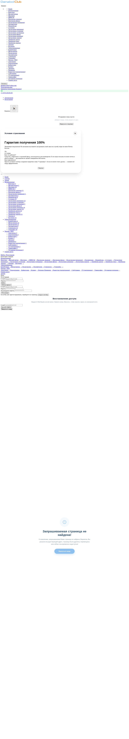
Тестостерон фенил (14, 34)
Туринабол (11, 58)
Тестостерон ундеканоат (16, 33)
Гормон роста (9, 252)
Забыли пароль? (6, 285)
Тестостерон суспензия (15, 31)
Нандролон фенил (14, 21)
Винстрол (11, 12)
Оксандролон (12, 53)
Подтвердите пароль (7, 291)
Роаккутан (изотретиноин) (16, 72)
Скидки (7, 178)
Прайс (7, 177)
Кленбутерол (12, 50)
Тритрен (11, 44)
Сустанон (11, 27)
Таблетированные (10, 219)
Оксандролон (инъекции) (16, 22)
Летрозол (11, 68)
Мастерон (11, 16)
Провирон (11, 70)
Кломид (10, 67)
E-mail (3, 279)
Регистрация (9, 99)
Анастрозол (12, 61)
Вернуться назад (7, 309)
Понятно (41, 168)
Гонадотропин (13, 63)
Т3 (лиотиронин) (13, 75)
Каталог (3, 6)
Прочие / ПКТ (9, 231)
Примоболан (12, 26)
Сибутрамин (12, 73)
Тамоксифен (12, 77)
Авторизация (9, 98)
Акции (7, 180)
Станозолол (12, 56)
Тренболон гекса (13, 41)
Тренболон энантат (14, 43)
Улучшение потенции (15, 78)
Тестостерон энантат (15, 38)
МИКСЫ (11, 17)
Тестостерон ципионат (15, 36)
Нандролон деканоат (15, 19)
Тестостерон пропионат (16, 29)
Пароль (3, 281)
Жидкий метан (13, 14)
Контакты (4, 83)
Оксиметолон (12, 24)
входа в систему (43, 294)
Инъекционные (10, 182)
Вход (2, 275)
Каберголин (12, 65)
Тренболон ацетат (14, 39)
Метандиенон (12, 51)
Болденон (11, 46)
